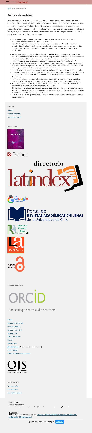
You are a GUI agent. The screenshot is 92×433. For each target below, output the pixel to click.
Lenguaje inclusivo (14, 330)
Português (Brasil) (14, 117)
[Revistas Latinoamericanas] (15, 253)
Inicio (9, 9)
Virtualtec (59, 422)
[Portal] (46, 221)
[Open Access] (16, 272)
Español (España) (13, 114)
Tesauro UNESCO (13, 327)
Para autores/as (12, 389)
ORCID (9, 340)
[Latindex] (46, 192)
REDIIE (9, 320)
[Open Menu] (7, 2)
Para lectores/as (12, 386)
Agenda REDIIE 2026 (15, 323)
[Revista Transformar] (15, 148)
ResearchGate (12, 350)
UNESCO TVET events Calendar (19, 353)
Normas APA (12, 343)
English (10, 110)
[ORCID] (33, 314)
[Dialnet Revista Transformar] (17, 156)
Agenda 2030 (12, 333)
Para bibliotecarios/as (14, 393)
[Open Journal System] (16, 373)
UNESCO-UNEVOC (14, 337)
